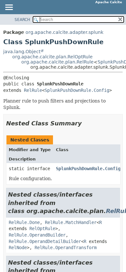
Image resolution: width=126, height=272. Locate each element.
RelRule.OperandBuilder (37, 235)
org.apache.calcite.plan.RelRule (57, 61)
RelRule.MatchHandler (71, 222)
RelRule (33, 90)
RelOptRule (42, 228)
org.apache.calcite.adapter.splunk (64, 32)
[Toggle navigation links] (8, 7)
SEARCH (22, 19)
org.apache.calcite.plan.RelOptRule (52, 56)
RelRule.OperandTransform (66, 247)
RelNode (18, 247)
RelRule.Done (24, 222)
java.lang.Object (21, 51)
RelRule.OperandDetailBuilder (45, 241)
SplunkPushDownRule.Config (77, 90)
